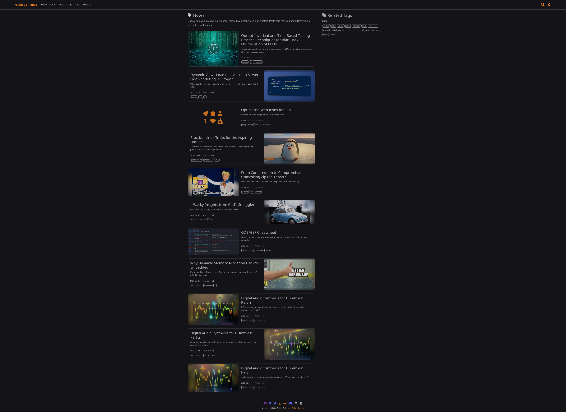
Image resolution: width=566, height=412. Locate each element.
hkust (364, 26)
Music (78, 4)
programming (247, 125)
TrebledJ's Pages (25, 4)
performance (265, 125)
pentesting (258, 62)
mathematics (358, 30)
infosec (245, 62)
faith (334, 30)
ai (250, 62)
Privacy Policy (291, 408)
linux (217, 160)
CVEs (69, 4)
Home (44, 4)
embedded (208, 285)
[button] (543, 4)
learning (341, 30)
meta (349, 30)
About (52, 4)
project (348, 26)
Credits (301, 408)
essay (325, 34)
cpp (200, 97)
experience (372, 26)
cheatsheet (369, 30)
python (258, 192)
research (326, 30)
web (256, 125)
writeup (326, 26)
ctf (205, 97)
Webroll (87, 4)
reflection (356, 26)
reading (333, 34)
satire (378, 30)
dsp (264, 320)
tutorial (340, 26)
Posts (61, 4)
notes (333, 26)
